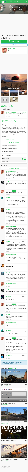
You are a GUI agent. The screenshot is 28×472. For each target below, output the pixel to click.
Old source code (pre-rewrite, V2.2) (9, 121)
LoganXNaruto (9, 355)
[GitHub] (8, 50)
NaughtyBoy (8, 296)
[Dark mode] (24, 1)
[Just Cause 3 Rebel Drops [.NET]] (14, 82)
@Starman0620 (9, 211)
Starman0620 (11, 48)
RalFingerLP (8, 197)
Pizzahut (8, 209)
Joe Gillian (8, 181)
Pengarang (14, 112)
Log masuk (11, 362)
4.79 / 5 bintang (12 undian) (5, 109)
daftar (18, 362)
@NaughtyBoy (9, 305)
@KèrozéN (8, 285)
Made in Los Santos (5, 467)
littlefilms (8, 241)
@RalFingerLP (9, 324)
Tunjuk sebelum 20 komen (14, 168)
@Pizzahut (8, 228)
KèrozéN (8, 272)
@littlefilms (8, 256)
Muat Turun (15, 41)
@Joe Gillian (9, 192)
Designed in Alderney (5, 466)
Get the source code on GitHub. (8, 120)
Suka (12, 106)
